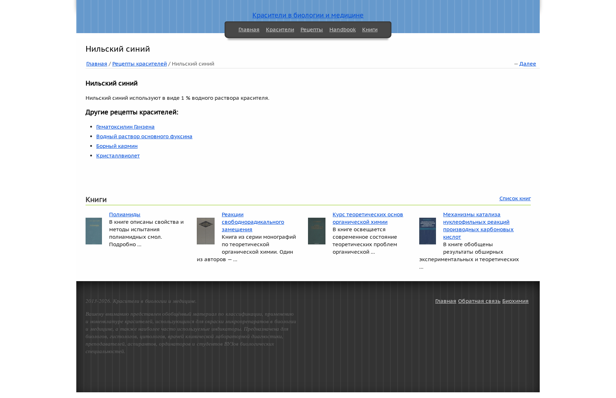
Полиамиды (124, 214)
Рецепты (312, 29)
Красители (280, 29)
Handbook (342, 29)
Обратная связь (479, 301)
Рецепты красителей (139, 63)
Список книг (515, 198)
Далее (527, 63)
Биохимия (515, 301)
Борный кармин (117, 146)
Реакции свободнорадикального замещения (253, 222)
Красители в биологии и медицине (308, 15)
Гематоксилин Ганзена (125, 126)
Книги (370, 29)
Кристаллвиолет (118, 155)
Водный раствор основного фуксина (144, 136)
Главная (249, 29)
